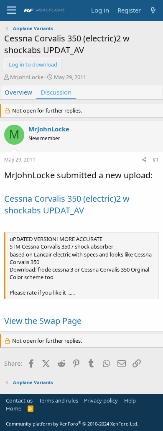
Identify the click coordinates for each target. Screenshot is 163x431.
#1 (156, 159)
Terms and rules (58, 400)
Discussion (56, 92)
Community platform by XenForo (72, 424)
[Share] (144, 160)
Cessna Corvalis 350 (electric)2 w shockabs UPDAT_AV (67, 204)
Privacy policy (101, 400)
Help (130, 400)
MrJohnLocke (26, 77)
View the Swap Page (43, 320)
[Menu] (11, 10)
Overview (18, 92)
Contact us (19, 400)
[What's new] (153, 10)
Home (13, 408)
